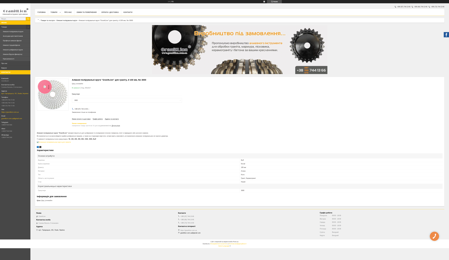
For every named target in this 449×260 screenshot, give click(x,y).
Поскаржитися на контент (219, 244)
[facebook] (38, 147)
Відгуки (4, 68)
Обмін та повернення (87, 12)
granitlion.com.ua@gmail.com (11, 118)
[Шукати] (28, 19)
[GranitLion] (15, 9)
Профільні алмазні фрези (12, 41)
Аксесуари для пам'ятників (13, 36)
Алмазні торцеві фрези (11, 45)
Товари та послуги (48, 20)
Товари (4, 27)
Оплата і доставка (110, 12)
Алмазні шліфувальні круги (13, 50)
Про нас (4, 63)
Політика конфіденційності (237, 244)
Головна (41, 12)
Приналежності (8, 59)
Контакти (127, 12)
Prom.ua (235, 242)
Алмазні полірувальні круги (13, 31)
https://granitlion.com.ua (10, 112)
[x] (40, 147)
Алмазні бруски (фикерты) (12, 54)
